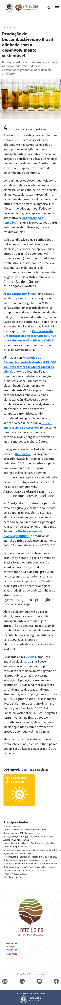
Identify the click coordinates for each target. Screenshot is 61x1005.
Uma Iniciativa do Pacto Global (31, 993)
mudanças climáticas (21, 294)
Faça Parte (11, 953)
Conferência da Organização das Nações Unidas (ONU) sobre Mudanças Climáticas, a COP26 (29, 335)
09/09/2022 (8, 27)
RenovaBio (22, 454)
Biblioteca (11, 949)
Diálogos (11, 946)
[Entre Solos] (20, 8)
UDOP (30, 657)
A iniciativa (11, 942)
